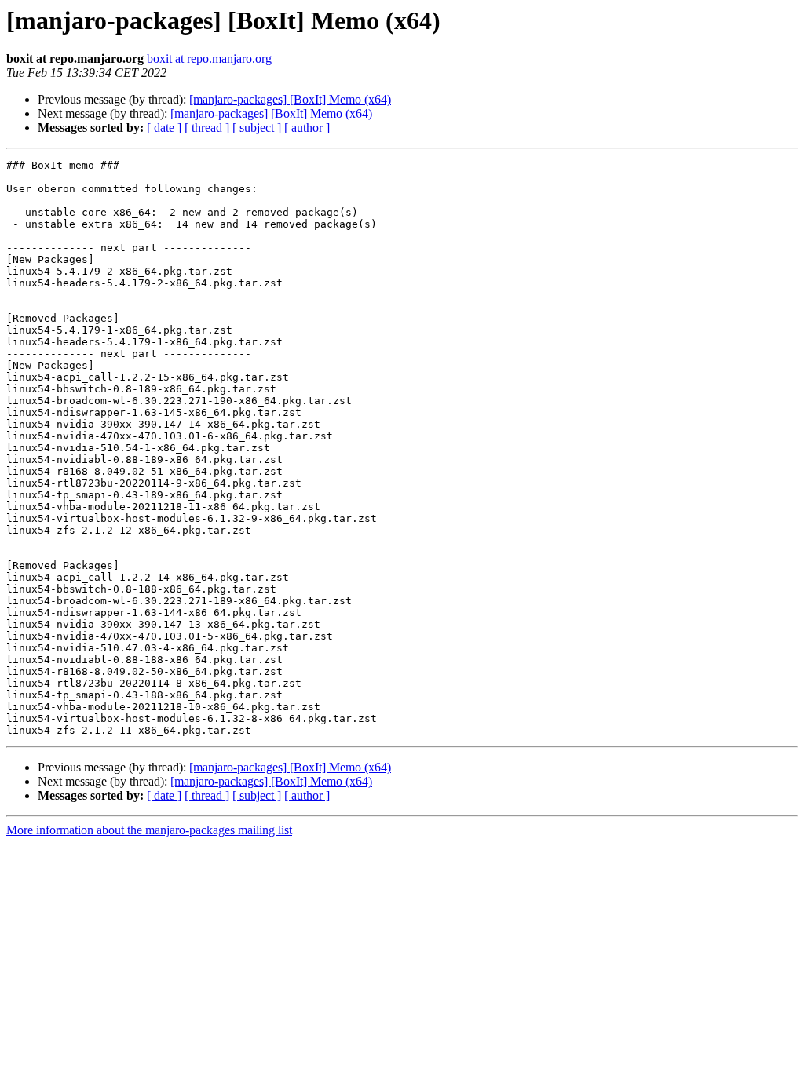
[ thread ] (207, 127)
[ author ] (307, 127)
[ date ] (164, 127)
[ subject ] (256, 127)
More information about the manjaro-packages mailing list (149, 830)
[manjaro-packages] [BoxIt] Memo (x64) (290, 99)
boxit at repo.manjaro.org (209, 58)
